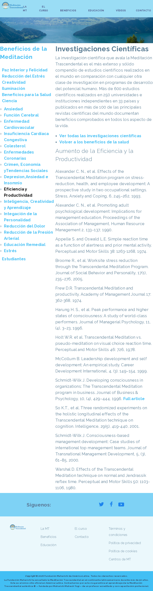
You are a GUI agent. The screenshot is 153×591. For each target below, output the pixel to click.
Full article (134, 398)
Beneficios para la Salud (26, 94)
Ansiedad (13, 109)
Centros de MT (120, 559)
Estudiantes (14, 259)
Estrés (10, 250)
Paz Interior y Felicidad (25, 70)
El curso (81, 529)
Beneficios (49, 537)
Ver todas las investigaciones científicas (100, 135)
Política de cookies (123, 551)
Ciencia (9, 100)
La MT (45, 529)
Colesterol (15, 146)
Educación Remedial (24, 244)
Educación (49, 545)
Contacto (82, 537)
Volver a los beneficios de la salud (94, 142)
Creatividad (14, 82)
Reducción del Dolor (24, 226)
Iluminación (13, 88)
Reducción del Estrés (23, 76)
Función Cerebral (21, 115)
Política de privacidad (125, 543)
